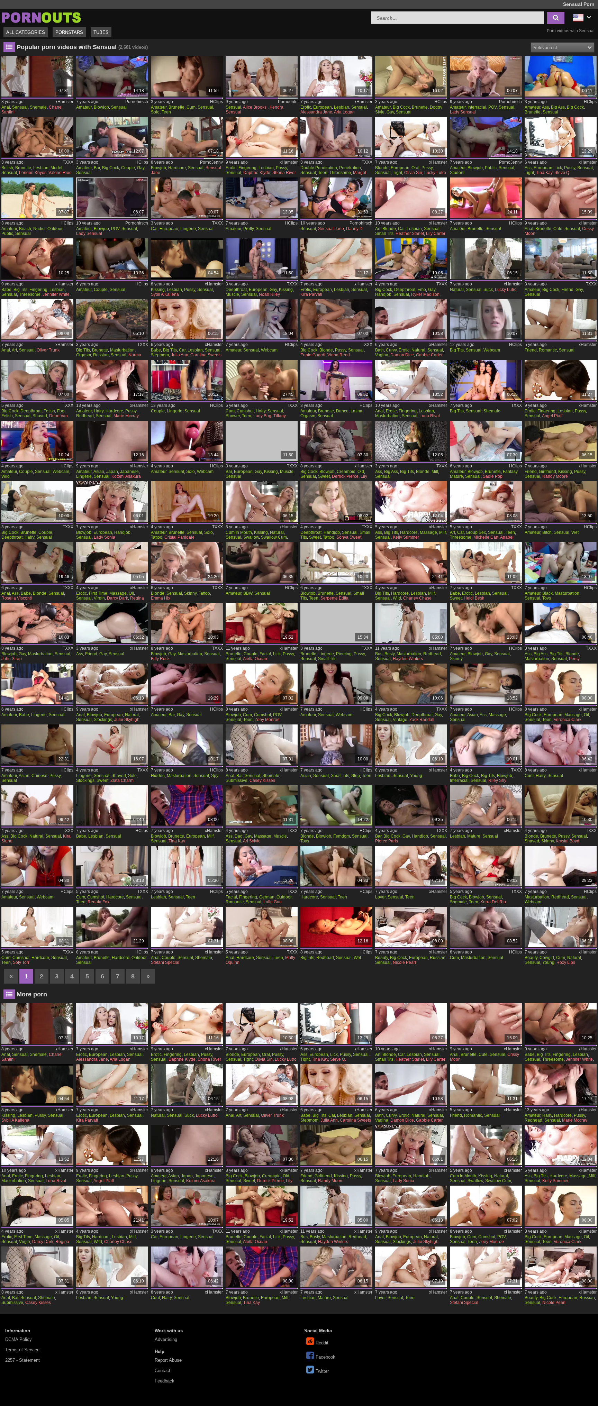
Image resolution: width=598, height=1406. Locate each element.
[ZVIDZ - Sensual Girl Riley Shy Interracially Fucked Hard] (486, 744)
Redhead (85, 415)
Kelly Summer (406, 537)
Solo (155, 112)
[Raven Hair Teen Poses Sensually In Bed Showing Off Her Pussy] (336, 623)
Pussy (281, 167)
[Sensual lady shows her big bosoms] (486, 319)
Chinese (39, 775)
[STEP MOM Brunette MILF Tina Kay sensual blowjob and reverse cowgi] (187, 805)
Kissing (158, 289)
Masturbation (122, 350)
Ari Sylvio (252, 841)
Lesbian (341, 107)
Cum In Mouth (239, 532)
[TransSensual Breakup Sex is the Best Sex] (187, 927)
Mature (456, 476)
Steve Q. (562, 172)
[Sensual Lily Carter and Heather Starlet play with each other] (411, 197)
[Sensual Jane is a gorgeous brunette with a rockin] (486, 197)
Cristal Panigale (179, 537)
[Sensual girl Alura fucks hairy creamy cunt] (560, 744)
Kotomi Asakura (126, 476)
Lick (558, 167)
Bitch (547, 532)
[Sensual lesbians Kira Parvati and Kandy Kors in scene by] (336, 258)
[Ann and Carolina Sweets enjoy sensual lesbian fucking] (187, 319)
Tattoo (156, 537)
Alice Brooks (255, 107)
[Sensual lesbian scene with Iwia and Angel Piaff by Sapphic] (560, 380)
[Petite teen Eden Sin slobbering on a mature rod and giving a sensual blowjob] (486, 441)
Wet (575, 532)
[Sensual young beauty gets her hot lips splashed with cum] (560, 927)
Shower (233, 415)
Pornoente (288, 101)
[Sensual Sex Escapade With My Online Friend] (560, 319)
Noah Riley (269, 294)
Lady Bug (262, 415)
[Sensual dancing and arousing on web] (187, 380)
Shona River (284, 172)
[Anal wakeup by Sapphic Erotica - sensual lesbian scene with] (411, 380)
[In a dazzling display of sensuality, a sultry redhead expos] (560, 866)
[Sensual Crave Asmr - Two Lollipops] (187, 441)
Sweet (324, 476)
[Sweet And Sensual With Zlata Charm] (112, 744)
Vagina (381, 355)
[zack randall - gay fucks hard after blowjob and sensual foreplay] (411, 684)
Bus (378, 653)
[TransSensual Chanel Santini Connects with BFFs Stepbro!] (37, 76)
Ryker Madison (425, 294)
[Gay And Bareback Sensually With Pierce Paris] (411, 805)
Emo (421, 289)
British (7, 167)
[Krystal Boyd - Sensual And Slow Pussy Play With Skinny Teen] (560, 805)
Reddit (322, 1342)
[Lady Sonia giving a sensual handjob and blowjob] (112, 501)
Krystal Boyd (567, 841)
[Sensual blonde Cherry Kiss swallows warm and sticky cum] (261, 501)
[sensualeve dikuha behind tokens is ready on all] (261, 319)
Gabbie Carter (429, 355)
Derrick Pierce (345, 476)
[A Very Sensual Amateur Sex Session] (261, 562)
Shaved (40, 415)
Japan (112, 471)
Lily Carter (435, 233)
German (266, 897)
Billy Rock (160, 658)
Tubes (101, 32)
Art (377, 228)
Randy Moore (555, 476)
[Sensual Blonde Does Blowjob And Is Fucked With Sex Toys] (336, 805)
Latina (356, 411)
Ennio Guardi (312, 355)
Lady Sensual (463, 112)
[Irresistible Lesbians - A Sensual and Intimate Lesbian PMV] (187, 258)
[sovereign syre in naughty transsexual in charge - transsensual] (486, 380)
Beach (25, 228)
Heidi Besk (474, 598)
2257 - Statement (22, 1360)
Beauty (381, 957)
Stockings (103, 719)
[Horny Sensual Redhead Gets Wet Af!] (336, 927)
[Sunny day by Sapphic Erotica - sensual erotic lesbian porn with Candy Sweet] (486, 562)
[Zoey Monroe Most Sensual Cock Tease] (261, 684)
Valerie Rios (59, 172)
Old (360, 471)
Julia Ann (179, 355)
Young (416, 775)
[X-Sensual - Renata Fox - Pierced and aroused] (112, 866)
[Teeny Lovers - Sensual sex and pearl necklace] (411, 866)
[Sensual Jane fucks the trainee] (336, 197)
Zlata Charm (122, 780)
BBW (247, 593)
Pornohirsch (136, 101)
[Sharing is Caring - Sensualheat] (187, 197)
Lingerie (188, 228)
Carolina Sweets (205, 355)
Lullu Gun (272, 902)
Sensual (20, 107)
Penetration (350, 167)
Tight (397, 172)
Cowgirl (547, 957)
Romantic (548, 350)
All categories (25, 32)
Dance (342, 411)
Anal (5, 107)
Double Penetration (318, 167)
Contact (162, 1370)
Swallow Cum (274, 537)
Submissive (236, 780)
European (322, 107)
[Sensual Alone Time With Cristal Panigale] (187, 501)
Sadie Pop (492, 476)
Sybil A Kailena (165, 294)
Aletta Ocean (255, 658)
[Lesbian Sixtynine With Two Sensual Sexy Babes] (112, 805)
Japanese (129, 471)
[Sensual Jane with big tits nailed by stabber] (187, 137)
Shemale (38, 107)
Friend (567, 289)
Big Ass (558, 107)
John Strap (11, 658)
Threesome (340, 172)
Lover (380, 897)
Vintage (400, 719)
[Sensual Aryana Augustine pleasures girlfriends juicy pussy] (560, 441)
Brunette (176, 107)
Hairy (98, 411)
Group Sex (476, 532)
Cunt (529, 775)
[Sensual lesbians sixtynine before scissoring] (411, 744)
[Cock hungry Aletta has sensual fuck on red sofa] (261, 623)
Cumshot (245, 411)
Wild (5, 476)
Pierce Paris (386, 841)
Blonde (382, 167)
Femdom (341, 836)
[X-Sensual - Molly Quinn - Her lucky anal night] (261, 927)
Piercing (344, 653)
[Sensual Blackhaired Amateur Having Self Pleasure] (560, 562)
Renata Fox (98, 902)
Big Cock (401, 107)
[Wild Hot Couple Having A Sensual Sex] (37, 441)
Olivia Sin (413, 172)
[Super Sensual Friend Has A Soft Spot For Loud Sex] (560, 258)
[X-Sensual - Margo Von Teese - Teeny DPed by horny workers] (336, 137)
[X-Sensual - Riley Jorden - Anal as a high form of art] (37, 319)
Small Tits (384, 233)
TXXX (68, 162)
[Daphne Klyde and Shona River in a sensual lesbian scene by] (261, 137)
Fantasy (510, 471)
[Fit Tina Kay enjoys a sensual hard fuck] (560, 137)
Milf (435, 471)
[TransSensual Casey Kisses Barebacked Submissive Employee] (261, 744)
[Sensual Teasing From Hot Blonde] (411, 441)
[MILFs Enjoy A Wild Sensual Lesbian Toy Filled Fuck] (411, 562)
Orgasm (83, 355)
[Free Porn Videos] (41, 16)
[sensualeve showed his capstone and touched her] (37, 866)
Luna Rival (429, 415)
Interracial (477, 107)
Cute (557, 228)
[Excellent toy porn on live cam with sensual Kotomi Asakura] (112, 441)
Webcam (269, 350)
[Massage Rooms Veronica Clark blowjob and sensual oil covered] (560, 684)
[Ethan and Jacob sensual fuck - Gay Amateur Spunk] (486, 623)
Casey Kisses (262, 780)
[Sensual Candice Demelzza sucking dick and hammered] (486, 258)
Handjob (383, 294)
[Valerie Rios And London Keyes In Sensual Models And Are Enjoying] (37, 137)
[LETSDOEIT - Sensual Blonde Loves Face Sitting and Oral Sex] (411, 137)
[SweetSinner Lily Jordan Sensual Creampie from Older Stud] (336, 441)
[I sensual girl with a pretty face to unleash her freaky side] (261, 197)
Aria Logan (344, 112)
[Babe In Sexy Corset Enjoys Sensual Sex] (37, 684)
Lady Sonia (104, 537)
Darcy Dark (117, 598)
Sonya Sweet (348, 537)
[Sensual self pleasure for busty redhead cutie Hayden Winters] (411, 623)
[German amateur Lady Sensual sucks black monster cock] (486, 76)
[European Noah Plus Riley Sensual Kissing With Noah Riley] (261, 258)
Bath (379, 350)
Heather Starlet (410, 233)
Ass (545, 107)
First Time (98, 593)
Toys (546, 598)
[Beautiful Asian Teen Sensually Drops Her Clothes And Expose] (336, 744)
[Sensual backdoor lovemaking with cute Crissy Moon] (560, 197)
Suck (488, 289)
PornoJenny (211, 162)
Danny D (354, 228)
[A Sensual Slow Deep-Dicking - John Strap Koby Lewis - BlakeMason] (37, 623)
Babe (6, 289)
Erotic (305, 107)
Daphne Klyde (256, 172)
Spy (214, 775)
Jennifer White (56, 294)
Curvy (391, 350)
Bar (97, 167)
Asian (98, 471)
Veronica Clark (567, 719)
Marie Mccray (126, 415)
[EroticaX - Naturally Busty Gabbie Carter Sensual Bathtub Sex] (411, 319)
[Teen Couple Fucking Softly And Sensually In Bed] (37, 501)
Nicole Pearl (404, 962)
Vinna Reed (338, 355)
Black (547, 593)
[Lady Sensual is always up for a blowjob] (112, 197)
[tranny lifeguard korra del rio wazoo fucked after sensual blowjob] (486, 866)
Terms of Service (22, 1349)
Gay (390, 112)
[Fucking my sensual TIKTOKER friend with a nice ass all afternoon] (112, 623)
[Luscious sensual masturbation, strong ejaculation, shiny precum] (486, 927)
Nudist (39, 228)
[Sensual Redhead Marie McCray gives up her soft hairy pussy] (112, 380)
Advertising (166, 1339)
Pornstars (69, 32)
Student (457, 172)
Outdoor (54, 228)
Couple (128, 167)
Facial (265, 653)
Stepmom (160, 355)
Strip (355, 775)
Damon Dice (402, 355)
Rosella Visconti (16, 598)
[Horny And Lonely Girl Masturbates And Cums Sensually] (187, 76)
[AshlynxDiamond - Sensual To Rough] (336, 684)
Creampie (346, 471)
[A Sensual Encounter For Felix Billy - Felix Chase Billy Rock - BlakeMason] (187, 623)
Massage (428, 532)
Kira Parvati (311, 294)
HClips (216, 101)
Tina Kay (544, 172)
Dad (239, 836)
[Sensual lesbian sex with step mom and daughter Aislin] (486, 805)
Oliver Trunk (48, 350)
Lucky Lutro (435, 172)
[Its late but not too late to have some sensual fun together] (336, 866)
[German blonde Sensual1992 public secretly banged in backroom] (112, 76)
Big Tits (20, 289)
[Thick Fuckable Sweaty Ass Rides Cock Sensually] (560, 76)
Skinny (190, 593)
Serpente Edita (334, 598)
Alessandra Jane (316, 112)
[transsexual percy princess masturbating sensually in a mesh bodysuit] (560, 623)
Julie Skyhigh (126, 719)
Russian (101, 355)
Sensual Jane (331, 228)
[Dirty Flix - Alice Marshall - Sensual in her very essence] (336, 562)
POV (492, 107)
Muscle (232, 294)
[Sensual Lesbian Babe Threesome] (37, 258)
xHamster (64, 101)
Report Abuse (168, 1360)
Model (56, 167)
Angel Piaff (552, 415)
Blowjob (101, 107)
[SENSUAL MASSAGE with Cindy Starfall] (486, 684)
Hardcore (177, 167)
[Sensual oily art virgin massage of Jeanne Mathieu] (112, 562)
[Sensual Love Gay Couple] (112, 137)
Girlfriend (547, 471)
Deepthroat (236, 289)
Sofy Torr (21, 962)
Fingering (247, 167)
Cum (191, 107)
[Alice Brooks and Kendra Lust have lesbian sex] (261, 76)
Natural (457, 289)
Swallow (251, 537)
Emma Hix (160, 598)
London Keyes (32, 172)
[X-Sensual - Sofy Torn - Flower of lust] (37, 927)
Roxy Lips (565, 962)
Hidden (158, 775)
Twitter (322, 1371)
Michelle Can (485, 537)
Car (154, 228)
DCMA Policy (18, 1339)
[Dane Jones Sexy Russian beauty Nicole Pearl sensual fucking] (411, 927)
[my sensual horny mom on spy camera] (187, 744)
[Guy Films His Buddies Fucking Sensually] (187, 684)
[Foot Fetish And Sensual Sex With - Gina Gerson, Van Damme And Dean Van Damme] (37, 380)
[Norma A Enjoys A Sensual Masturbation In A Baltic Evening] (112, 319)
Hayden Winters (408, 658)
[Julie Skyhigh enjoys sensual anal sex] (112, 684)
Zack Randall (421, 719)
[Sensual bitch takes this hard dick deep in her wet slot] (560, 501)
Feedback (164, 1381)
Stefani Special (165, 962)
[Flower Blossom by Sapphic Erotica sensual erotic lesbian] (336, 76)
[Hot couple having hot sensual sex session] (112, 258)
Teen (166, 112)
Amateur (84, 107)
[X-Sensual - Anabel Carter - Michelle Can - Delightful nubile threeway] (486, 501)
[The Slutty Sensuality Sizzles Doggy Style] (411, 76)
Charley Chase (417, 598)
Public (491, 167)
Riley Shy (497, 780)
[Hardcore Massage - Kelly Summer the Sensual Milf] (411, 501)
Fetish (49, 411)
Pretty (248, 228)
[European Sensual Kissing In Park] (261, 441)
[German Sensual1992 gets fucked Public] (486, 137)
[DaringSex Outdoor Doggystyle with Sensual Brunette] (112, 927)
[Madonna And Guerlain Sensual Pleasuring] (187, 866)
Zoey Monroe (267, 719)
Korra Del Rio (493, 902)
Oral (415, 167)
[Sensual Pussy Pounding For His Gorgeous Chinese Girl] (37, 744)
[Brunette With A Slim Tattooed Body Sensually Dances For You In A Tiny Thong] (336, 380)
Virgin (99, 598)
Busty (389, 653)
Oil (131, 593)
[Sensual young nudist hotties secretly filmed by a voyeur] (37, 197)
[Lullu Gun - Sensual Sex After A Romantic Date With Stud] (261, 866)
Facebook (325, 1357)
